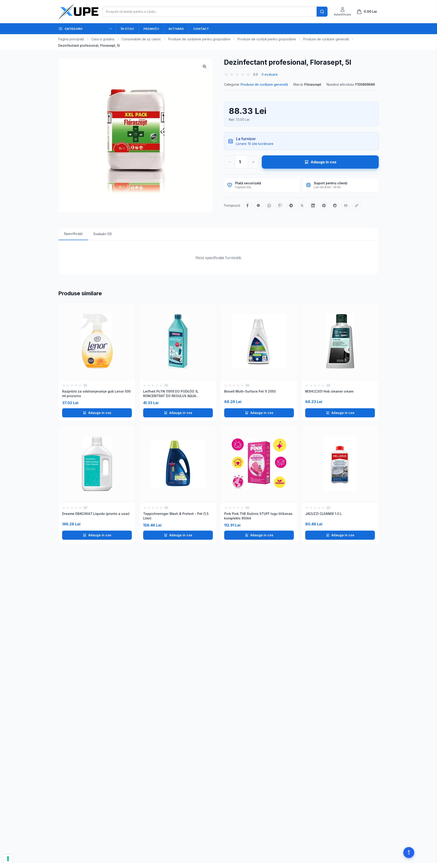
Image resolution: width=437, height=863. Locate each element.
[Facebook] (247, 205)
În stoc (127, 29)
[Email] (346, 205)
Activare (176, 29)
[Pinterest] (324, 205)
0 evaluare (270, 74)
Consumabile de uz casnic (141, 39)
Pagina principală (71, 39)
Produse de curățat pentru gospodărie (267, 39)
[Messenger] (258, 205)
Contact (201, 29)
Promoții (151, 29)
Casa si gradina (102, 39)
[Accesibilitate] (408, 852)
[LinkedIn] (313, 205)
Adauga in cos (99, 413)
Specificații (73, 234)
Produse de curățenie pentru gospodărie (199, 39)
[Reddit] (335, 205)
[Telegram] (291, 205)
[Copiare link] (357, 205)
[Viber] (280, 205)
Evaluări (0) (103, 234)
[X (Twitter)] (302, 205)
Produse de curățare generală (326, 39)
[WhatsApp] (269, 205)
